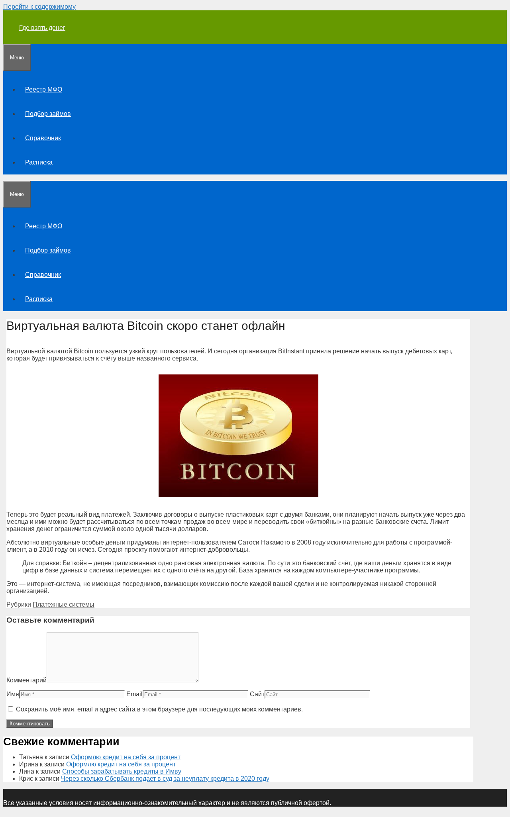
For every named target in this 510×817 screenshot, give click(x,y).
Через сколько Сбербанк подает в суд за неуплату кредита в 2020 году (165, 778)
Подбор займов (48, 113)
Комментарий (26, 680)
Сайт (257, 694)
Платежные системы (63, 604)
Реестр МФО (43, 89)
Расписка (39, 162)
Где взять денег (42, 27)
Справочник (43, 138)
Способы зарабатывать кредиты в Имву (121, 771)
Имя (12, 694)
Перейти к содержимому (39, 6)
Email (134, 694)
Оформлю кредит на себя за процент (125, 757)
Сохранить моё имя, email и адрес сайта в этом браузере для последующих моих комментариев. (159, 709)
